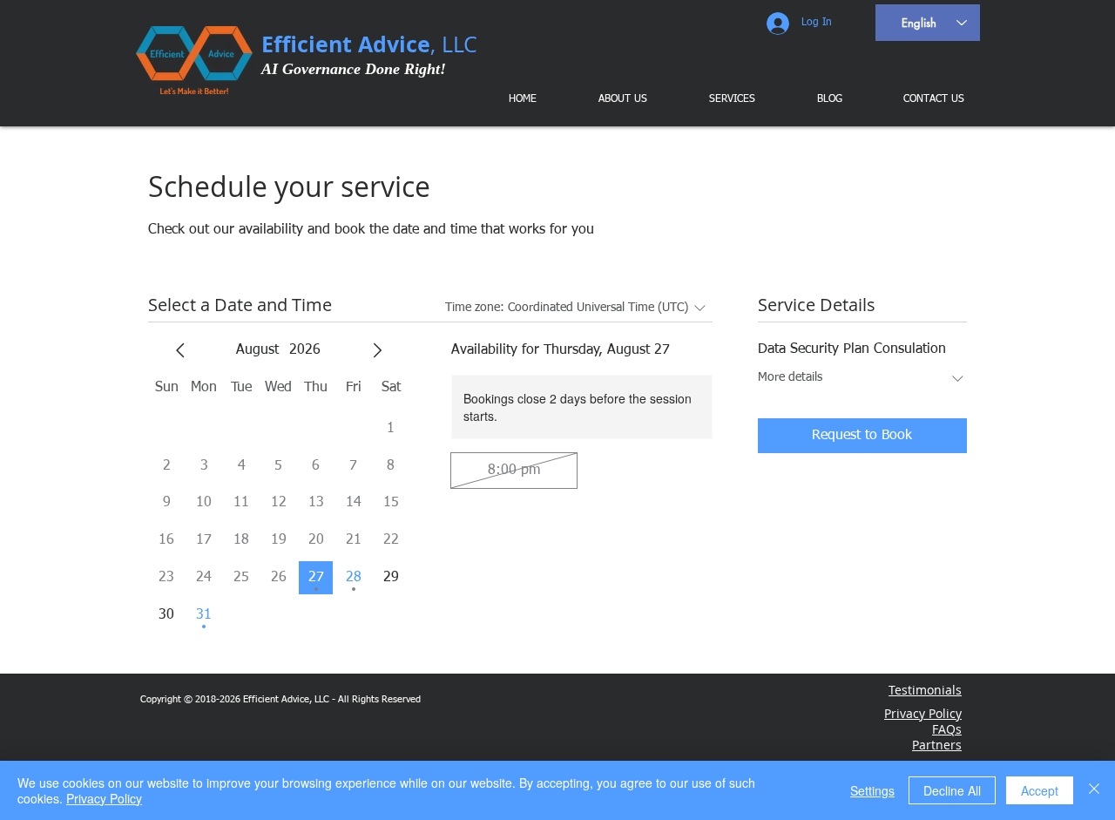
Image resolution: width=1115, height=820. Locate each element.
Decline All (952, 790)
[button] (720, 99)
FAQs (947, 729)
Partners (937, 744)
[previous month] (180, 350)
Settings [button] (872, 790)
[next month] (377, 350)
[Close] (1094, 790)
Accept (1039, 790)
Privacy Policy (104, 798)
